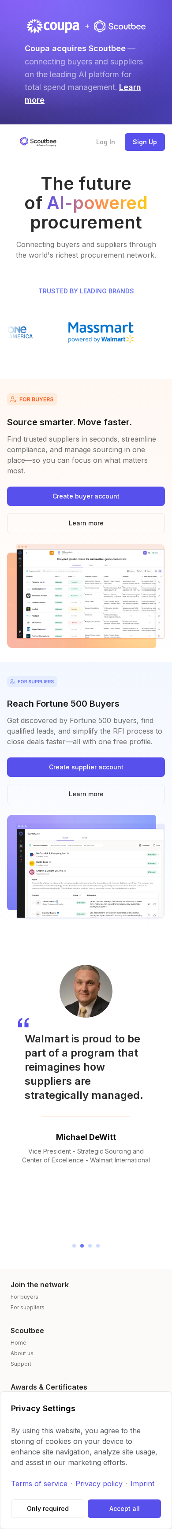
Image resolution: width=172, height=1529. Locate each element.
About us (22, 1353)
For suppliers (28, 1307)
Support (21, 1363)
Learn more (86, 523)
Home (18, 1342)
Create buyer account (86, 496)
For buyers (24, 1296)
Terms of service (39, 1483)
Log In (105, 142)
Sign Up (145, 142)
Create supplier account (86, 767)
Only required (48, 1508)
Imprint (142, 1483)
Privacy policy (99, 1483)
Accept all (124, 1508)
